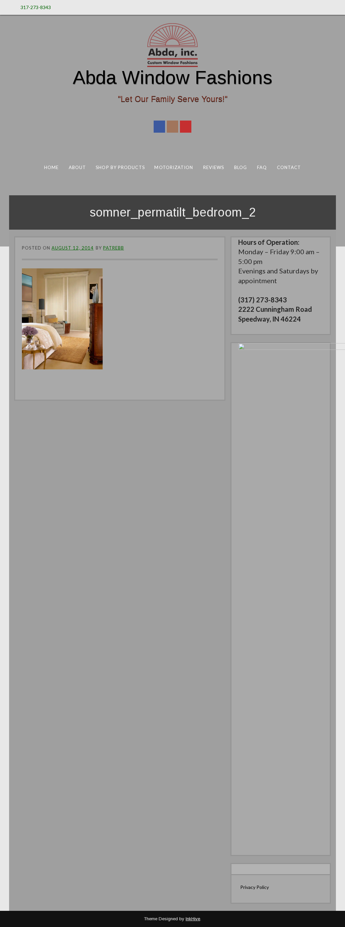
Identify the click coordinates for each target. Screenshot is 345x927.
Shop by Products (120, 167)
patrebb (113, 248)
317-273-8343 (36, 7)
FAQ (262, 167)
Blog (240, 167)
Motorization (173, 167)
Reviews (213, 167)
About (77, 167)
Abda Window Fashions (172, 77)
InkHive (193, 918)
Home (51, 167)
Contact (289, 167)
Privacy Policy (254, 887)
